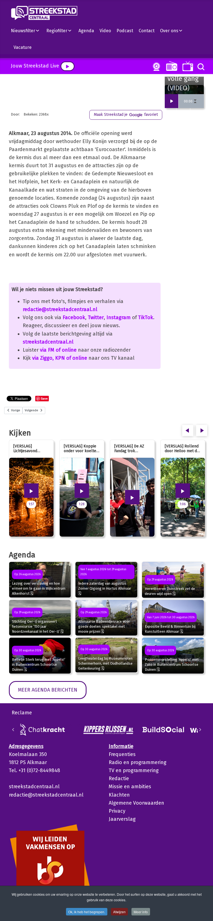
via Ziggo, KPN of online (59, 358)
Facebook (74, 317)
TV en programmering (134, 770)
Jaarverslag (122, 819)
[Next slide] (200, 729)
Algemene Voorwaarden (136, 803)
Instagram (118, 317)
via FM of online (58, 350)
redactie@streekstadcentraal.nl (60, 309)
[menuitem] (27, 30)
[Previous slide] (13, 729)
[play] (67, 66)
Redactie (119, 778)
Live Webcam (155, 66)
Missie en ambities (130, 787)
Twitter (96, 317)
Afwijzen (119, 911)
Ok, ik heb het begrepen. (86, 911)
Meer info (141, 911)
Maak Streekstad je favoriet (126, 114)
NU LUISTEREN (170, 66)
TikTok (145, 317)
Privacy (117, 811)
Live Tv (187, 66)
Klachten (119, 795)
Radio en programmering (137, 762)
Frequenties (122, 754)
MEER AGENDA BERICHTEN (47, 690)
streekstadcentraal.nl (48, 342)
